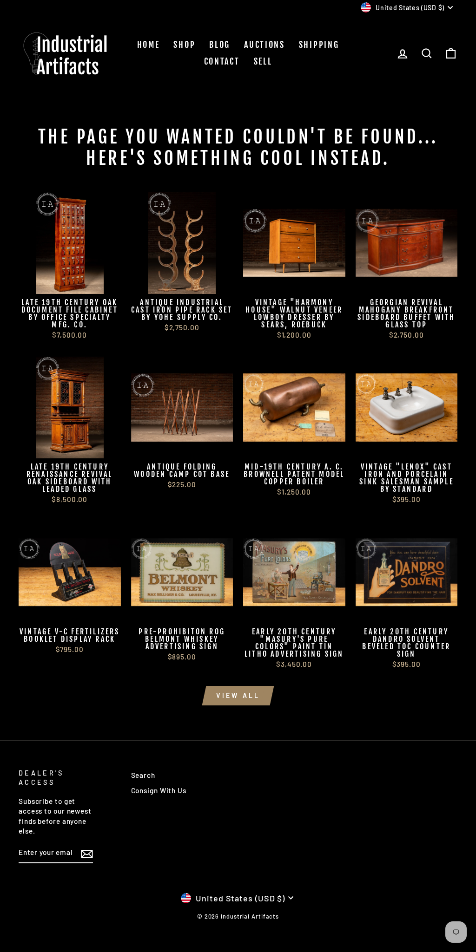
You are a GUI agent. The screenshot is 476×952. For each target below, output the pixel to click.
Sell (263, 61)
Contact (222, 61)
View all (238, 695)
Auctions (264, 44)
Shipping (319, 44)
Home (148, 44)
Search (143, 775)
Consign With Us (159, 790)
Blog (219, 44)
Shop (184, 44)
